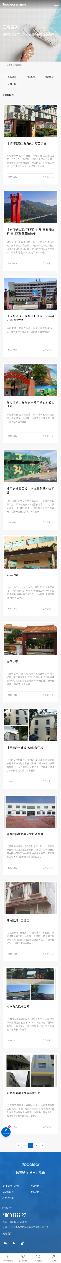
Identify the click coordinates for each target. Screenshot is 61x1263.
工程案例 (18, 65)
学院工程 (30, 76)
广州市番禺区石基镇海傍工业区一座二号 (28, 1227)
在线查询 (8, 1198)
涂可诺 (9, 65)
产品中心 (36, 1186)
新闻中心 (36, 1192)
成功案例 (8, 1192)
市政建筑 (11, 76)
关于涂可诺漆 (10, 1186)
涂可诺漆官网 (19, 5)
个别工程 (11, 83)
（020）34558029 (18, 1221)
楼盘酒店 (49, 76)
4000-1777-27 (14, 1215)
